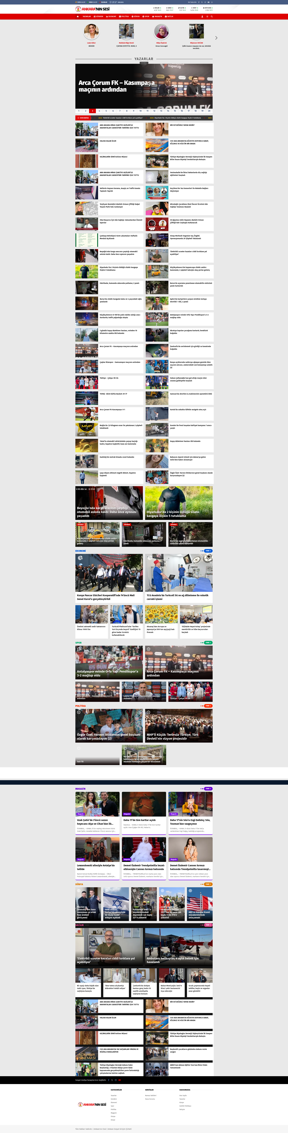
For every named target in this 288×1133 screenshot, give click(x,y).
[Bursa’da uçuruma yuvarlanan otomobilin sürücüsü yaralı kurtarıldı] (157, 294)
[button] (78, 16)
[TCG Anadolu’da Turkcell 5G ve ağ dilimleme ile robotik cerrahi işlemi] (179, 573)
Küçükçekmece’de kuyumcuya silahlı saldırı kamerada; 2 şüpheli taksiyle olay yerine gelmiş (155, 118)
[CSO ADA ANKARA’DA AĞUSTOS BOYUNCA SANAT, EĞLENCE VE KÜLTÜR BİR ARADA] (157, 151)
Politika (125, 16)
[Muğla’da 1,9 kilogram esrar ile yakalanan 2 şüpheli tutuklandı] (86, 436)
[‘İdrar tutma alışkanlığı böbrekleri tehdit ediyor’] (116, 975)
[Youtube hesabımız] (208, 2)
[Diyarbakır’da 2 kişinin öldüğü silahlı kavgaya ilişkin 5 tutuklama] (86, 278)
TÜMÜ (144, 63)
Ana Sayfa (183, 1096)
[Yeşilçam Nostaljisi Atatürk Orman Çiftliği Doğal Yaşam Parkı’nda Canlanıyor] (86, 215)
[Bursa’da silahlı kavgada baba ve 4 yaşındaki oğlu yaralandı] (86, 310)
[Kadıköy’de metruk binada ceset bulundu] (86, 468)
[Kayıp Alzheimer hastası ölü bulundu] (157, 452)
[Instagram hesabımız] (205, 2)
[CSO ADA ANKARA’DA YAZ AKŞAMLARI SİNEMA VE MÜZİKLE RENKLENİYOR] (86, 1060)
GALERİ (81, 2)
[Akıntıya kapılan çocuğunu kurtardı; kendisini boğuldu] (157, 341)
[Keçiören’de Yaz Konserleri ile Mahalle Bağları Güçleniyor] (157, 199)
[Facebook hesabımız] (198, 2)
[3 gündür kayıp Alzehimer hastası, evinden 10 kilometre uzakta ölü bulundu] (86, 341)
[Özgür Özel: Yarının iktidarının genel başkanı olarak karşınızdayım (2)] (157, 483)
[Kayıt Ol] (202, 16)
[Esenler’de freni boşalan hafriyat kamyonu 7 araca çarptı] (157, 436)
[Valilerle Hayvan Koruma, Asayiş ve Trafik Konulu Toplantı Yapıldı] (86, 199)
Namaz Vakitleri (150, 1096)
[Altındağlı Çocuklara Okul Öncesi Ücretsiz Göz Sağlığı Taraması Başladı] (157, 215)
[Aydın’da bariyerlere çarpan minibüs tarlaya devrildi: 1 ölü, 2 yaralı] (157, 310)
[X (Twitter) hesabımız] (202, 2)
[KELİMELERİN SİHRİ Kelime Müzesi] (86, 167)
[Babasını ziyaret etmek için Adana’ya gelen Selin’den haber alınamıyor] (157, 468)
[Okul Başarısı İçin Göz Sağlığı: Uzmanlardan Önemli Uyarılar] (86, 230)
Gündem (99, 16)
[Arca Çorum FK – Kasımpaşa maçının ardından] (86, 357)
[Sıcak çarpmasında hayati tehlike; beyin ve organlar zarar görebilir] (200, 975)
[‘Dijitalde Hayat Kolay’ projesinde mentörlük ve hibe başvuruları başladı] (196, 614)
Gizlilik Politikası (185, 1106)
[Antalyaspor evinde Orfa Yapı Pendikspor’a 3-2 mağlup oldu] (157, 325)
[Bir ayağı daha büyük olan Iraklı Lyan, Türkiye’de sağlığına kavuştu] (88, 975)
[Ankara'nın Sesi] (92, 11)
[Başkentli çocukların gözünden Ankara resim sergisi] (157, 1060)
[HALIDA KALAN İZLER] (86, 151)
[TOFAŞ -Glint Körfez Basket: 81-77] (86, 404)
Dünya (137, 16)
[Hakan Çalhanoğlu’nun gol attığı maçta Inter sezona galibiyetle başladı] (157, 389)
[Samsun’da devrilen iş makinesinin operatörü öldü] (157, 404)
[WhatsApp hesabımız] (212, 2)
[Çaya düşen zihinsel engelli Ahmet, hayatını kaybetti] (86, 483)
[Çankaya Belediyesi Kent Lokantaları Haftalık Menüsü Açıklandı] (86, 246)
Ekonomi (112, 16)
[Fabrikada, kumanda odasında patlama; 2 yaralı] (86, 294)
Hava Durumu (150, 1099)
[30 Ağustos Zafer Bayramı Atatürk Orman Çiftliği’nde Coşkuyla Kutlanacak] (157, 230)
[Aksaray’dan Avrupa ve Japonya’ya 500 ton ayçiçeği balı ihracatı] (161, 614)
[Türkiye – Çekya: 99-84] (86, 389)
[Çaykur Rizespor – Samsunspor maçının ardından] (86, 373)
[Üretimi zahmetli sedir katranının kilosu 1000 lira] (91, 614)
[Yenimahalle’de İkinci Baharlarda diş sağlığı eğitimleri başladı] (157, 183)
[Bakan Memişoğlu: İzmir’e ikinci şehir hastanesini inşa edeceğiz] (172, 975)
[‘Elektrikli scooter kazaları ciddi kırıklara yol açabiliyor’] (157, 262)
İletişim (182, 1109)
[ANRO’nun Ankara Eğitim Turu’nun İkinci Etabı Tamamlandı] (157, 1076)
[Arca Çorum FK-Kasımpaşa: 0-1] (86, 420)
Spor (147, 16)
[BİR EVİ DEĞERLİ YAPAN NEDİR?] (157, 136)
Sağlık (170, 16)
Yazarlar (87, 16)
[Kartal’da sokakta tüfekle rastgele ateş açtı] (157, 420)
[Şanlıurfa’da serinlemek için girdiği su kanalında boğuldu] (157, 357)
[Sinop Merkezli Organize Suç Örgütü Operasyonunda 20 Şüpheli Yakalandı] (157, 246)
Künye (113, 1120)
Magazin (158, 16)
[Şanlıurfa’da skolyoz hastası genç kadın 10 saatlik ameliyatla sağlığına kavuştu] (144, 975)
